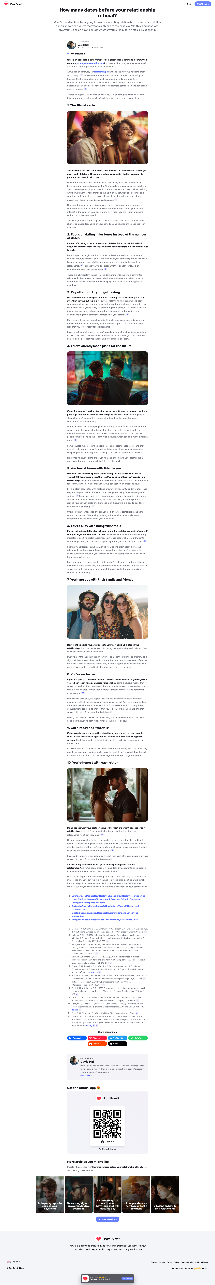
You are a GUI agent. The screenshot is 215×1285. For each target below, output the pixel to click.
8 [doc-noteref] (77, 495)
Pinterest (97, 1038)
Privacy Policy (173, 1262)
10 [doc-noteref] (145, 541)
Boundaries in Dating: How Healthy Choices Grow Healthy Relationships (108, 896)
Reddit (96, 1044)
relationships (101, 71)
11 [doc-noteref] (83, 693)
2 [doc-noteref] (85, 89)
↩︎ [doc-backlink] (145, 932)
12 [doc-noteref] (102, 834)
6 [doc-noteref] (127, 314)
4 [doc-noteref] (81, 265)
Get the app (203, 4)
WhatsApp (138, 1038)
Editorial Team (201, 1262)
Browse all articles (107, 1219)
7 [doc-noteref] (75, 440)
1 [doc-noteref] (81, 75)
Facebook (77, 1038)
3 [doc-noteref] (115, 199)
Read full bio (86, 1075)
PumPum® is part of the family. (190, 1268)
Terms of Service (157, 1262)
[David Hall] (71, 45)
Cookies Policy (187, 1262)
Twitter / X (118, 1038)
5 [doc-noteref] (105, 269)
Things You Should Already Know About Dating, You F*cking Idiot (105, 919)
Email (115, 1044)
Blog (188, 4)
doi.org (94, 972)
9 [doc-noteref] (93, 506)
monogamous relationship (90, 63)
